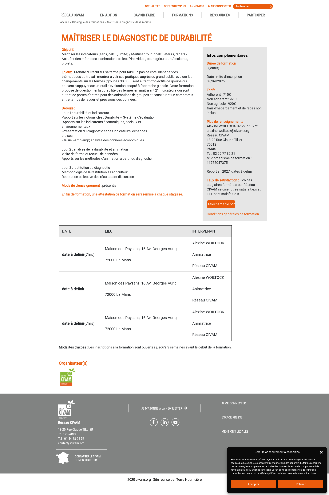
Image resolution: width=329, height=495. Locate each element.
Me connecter (220, 6)
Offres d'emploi (175, 6)
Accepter (253, 484)
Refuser (301, 484)
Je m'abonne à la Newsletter (162, 408)
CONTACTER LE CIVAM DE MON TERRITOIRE (88, 458)
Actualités (152, 6)
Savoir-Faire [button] (144, 15)
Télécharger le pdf (221, 204)
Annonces (197, 6)
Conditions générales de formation (233, 214)
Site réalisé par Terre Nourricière (177, 479)
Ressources (220, 15)
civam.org (143, 479)
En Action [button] (108, 15)
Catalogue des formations (88, 22)
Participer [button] (256, 15)
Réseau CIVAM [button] (72, 15)
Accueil (64, 22)
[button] (321, 452)
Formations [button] (182, 15)
